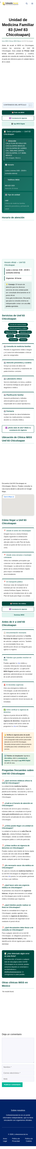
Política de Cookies (29, 1140)
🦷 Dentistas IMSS (18, 615)
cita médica (8, 758)
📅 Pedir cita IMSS (18, 112)
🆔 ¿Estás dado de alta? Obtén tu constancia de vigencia (18, 429)
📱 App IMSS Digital (18, 124)
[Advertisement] (16, 84)
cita (18, 663)
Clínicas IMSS (13, 41)
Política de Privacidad (16, 1140)
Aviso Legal (5, 1140)
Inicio (3, 41)
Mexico (19, 41)
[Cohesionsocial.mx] (10, 3)
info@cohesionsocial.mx (12, 972)
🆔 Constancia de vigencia (18, 118)
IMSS (6, 41)
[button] (26, 3)
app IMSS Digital (24, 760)
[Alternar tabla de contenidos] (29, 105)
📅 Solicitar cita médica (18, 603)
